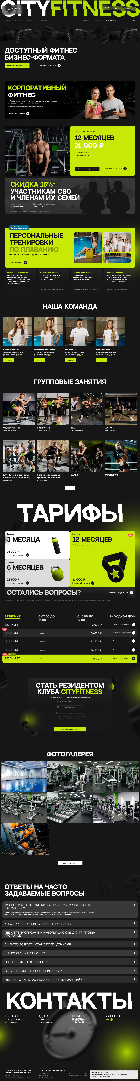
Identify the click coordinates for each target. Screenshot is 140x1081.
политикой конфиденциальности (101, 1076)
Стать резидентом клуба (69, 729)
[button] (17, 65)
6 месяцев (25, 567)
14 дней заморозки (16, 572)
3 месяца (23, 539)
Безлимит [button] (76, 534)
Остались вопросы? (44, 592)
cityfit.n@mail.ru (11, 1022)
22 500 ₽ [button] (13, 579)
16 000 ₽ (13, 551)
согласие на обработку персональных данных (71, 717)
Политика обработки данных (18, 1073)
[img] (56, 545)
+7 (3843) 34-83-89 (12, 1020)
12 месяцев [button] (92, 539)
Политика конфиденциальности (19, 1070)
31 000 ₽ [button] (78, 579)
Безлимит (11, 562)
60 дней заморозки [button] (81, 545)
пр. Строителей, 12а (125, 8)
